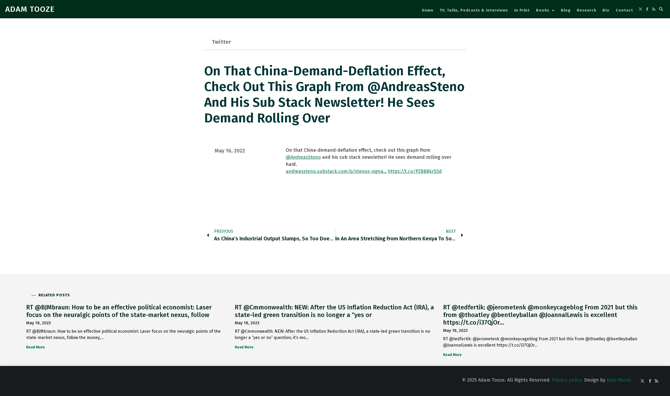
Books (542, 10)
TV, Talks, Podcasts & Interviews (474, 10)
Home (428, 10)
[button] (661, 9)
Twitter (221, 42)
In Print (522, 10)
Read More (35, 347)
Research (586, 10)
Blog (566, 10)
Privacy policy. (567, 380)
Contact (624, 10)
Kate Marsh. (619, 380)
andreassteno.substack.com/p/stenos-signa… (336, 171)
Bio (606, 10)
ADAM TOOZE (30, 9)
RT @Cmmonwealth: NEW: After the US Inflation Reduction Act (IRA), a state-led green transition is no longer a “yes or (334, 311)
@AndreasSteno (303, 157)
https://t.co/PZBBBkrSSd (415, 171)
